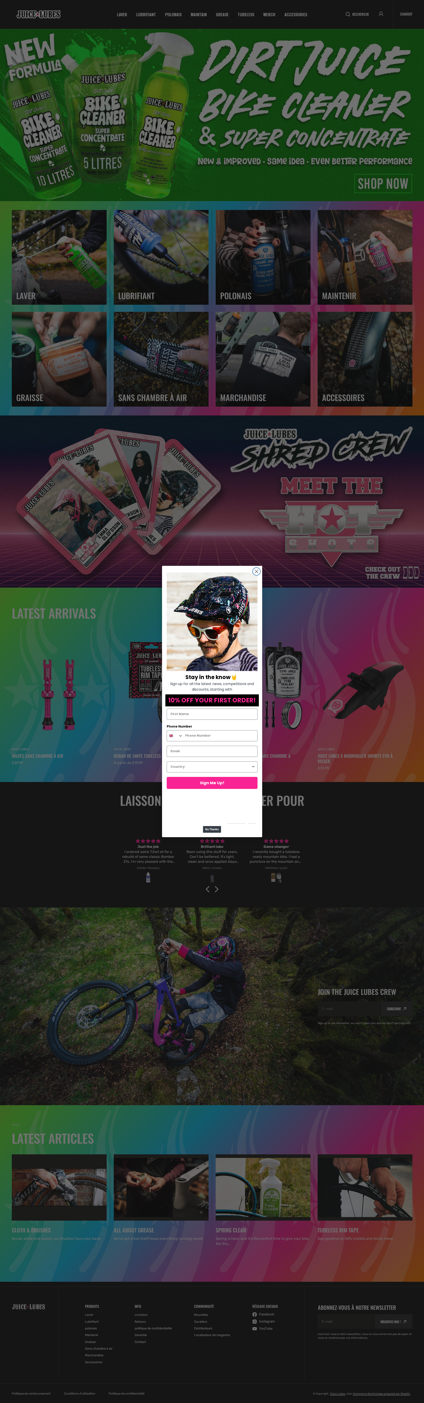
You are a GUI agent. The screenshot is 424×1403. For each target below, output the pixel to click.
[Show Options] (253, 767)
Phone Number (179, 726)
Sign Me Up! (212, 783)
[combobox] (175, 735)
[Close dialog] (256, 571)
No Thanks (212, 829)
